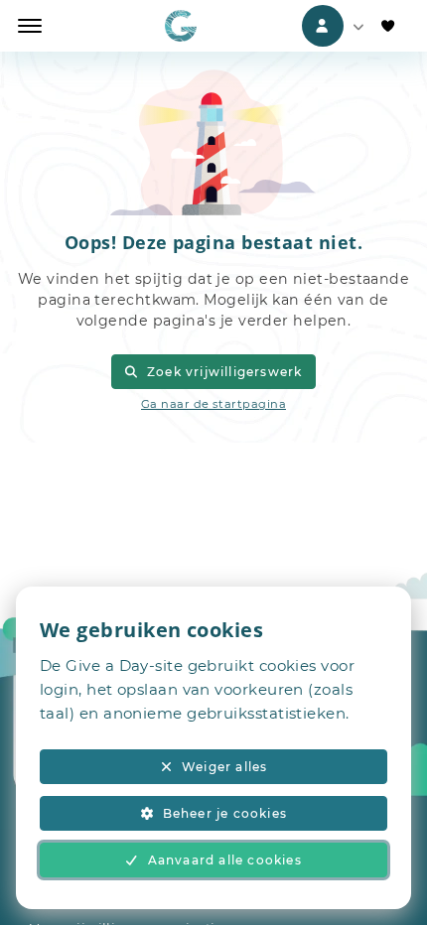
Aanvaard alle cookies (225, 860)
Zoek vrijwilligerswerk (224, 371)
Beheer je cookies (225, 813)
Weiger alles (224, 766)
